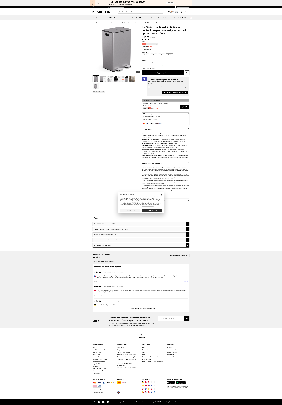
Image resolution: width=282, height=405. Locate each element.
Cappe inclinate (97, 357)
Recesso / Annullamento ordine (150, 357)
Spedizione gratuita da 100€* (117, 7)
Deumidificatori (97, 352)
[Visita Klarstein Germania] (143, 382)
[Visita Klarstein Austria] (146, 382)
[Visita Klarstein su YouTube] (103, 402)
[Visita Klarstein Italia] (154, 382)
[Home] (94, 22)
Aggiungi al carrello (164, 73)
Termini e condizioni (128, 402)
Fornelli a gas (96, 373)
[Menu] (177, 11)
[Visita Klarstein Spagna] (143, 385)
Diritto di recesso (146, 359)
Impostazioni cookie (172, 357)
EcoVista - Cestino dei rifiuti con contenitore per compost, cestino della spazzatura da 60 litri (138, 22)
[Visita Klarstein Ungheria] (154, 385)
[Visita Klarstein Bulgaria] (151, 389)
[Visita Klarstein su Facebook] (98, 402)
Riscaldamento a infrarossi (100, 359)
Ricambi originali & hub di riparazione (152, 361)
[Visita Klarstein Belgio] (143, 392)
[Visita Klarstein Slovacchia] (149, 385)
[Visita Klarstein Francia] (151, 382)
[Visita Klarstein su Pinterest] (108, 402)
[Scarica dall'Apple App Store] (171, 382)
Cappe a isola (96, 354)
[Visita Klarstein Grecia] (154, 392)
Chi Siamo (169, 347)
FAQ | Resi (144, 352)
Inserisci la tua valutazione (179, 255)
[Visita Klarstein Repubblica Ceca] (151, 385)
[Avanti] (191, 18)
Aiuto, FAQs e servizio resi (183, 7)
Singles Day (120, 350)
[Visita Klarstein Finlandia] (154, 389)
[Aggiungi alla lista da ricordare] (187, 72)
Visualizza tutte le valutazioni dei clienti (143, 308)
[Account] (181, 11)
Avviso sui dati (170, 354)
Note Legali (139, 402)
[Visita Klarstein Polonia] (143, 389)
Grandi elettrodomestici (101, 22)
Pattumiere (112, 22)
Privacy (119, 402)
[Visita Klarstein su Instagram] (94, 402)
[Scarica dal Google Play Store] (181, 382)
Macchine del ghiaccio (99, 361)
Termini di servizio (182, 387)
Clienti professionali (172, 352)
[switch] (176, 12)
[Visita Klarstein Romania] (149, 389)
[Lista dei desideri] (185, 11)
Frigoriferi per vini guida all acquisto (127, 354)
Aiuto (143, 347)
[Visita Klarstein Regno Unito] (146, 385)
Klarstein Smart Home (123, 352)
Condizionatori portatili (99, 350)
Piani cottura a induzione (99, 371)
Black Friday (120, 347)
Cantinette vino (97, 347)
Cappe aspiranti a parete (100, 368)
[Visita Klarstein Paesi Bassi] (146, 392)
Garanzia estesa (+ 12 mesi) (157, 87)
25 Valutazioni (145, 41)
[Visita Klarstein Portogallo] (149, 392)
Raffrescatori (96, 366)
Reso (143, 354)
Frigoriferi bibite (97, 364)
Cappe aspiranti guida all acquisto (126, 357)
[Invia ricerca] (119, 12)
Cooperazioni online (172, 350)
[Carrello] (188, 11)
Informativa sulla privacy (172, 387)
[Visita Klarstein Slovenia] (151, 392)
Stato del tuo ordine (147, 350)
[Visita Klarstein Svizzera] (149, 382)
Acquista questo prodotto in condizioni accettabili (156, 103)
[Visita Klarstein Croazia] (146, 389)
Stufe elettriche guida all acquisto (126, 367)
